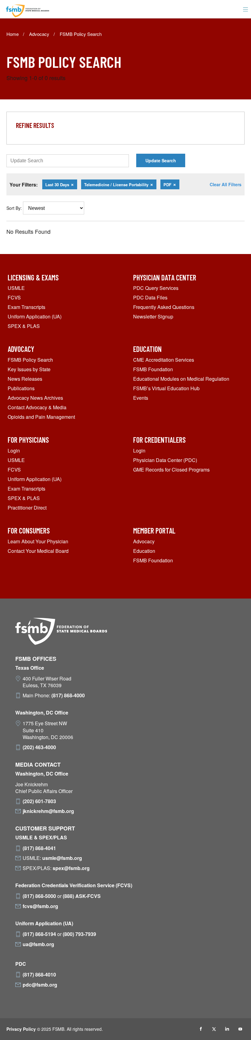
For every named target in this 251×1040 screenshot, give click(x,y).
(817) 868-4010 (39, 974)
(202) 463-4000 (39, 747)
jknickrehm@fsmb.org (48, 811)
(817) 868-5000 (39, 896)
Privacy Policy (21, 1029)
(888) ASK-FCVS (82, 896)
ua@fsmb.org (38, 944)
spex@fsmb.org (71, 868)
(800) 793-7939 (79, 934)
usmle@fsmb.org (62, 858)
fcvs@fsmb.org (40, 906)
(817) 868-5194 (39, 934)
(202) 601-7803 (39, 801)
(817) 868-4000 (68, 695)
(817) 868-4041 (39, 848)
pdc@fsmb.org (40, 984)
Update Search (160, 160)
